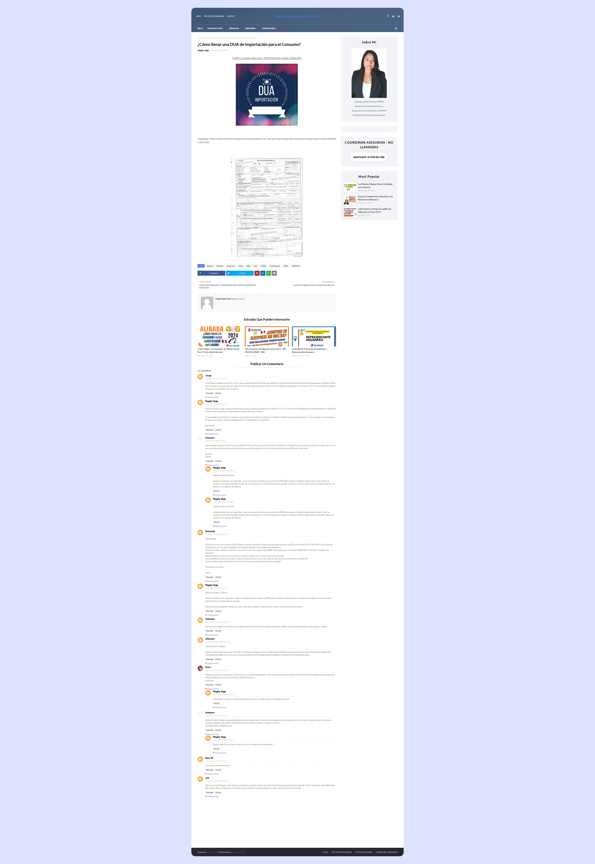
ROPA (286, 266)
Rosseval (210, 531)
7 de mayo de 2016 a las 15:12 (215, 761)
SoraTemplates (213, 852)
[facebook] (388, 16)
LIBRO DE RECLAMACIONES (386, 852)
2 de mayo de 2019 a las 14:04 (216, 781)
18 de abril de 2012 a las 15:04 (224, 471)
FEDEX (263, 266)
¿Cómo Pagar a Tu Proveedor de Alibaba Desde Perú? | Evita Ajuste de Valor (218, 350)
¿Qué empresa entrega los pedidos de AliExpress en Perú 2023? (374, 210)
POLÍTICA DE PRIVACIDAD (341, 852)
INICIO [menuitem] (200, 28)
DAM (248, 266)
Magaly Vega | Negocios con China (297, 16)
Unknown (210, 618)
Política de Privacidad (214, 16)
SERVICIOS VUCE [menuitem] (215, 28)
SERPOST (207, 38)
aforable (219, 266)
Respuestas (212, 397)
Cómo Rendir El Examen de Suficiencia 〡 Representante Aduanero (310, 350)
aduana (210, 266)
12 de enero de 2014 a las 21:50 (216, 670)
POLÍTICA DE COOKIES (363, 852)
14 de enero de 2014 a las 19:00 (216, 715)
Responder (209, 393)
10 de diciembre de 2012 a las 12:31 (218, 642)
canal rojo (231, 266)
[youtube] (393, 16)
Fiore (208, 667)
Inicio (200, 38)
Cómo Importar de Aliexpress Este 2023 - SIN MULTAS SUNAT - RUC (265, 350)
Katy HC (209, 757)
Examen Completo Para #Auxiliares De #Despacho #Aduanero (375, 198)
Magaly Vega (203, 50)
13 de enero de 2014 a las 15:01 (224, 694)
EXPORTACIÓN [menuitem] (268, 28)
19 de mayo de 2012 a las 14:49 (216, 534)
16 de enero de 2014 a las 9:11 (223, 740)
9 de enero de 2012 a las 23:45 (216, 404)
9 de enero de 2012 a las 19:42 (216, 378)
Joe (207, 777)
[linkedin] (398, 16)
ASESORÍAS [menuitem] (250, 28)
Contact (231, 16)
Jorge (208, 375)
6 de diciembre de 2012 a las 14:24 (217, 622)
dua (255, 266)
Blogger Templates (238, 852)
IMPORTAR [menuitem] (233, 28)
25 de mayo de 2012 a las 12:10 (216, 588)
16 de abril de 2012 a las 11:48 (216, 441)
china (240, 266)
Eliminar (218, 393)
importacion (275, 266)
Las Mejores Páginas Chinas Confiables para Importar (375, 185)
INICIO (198, 16)
